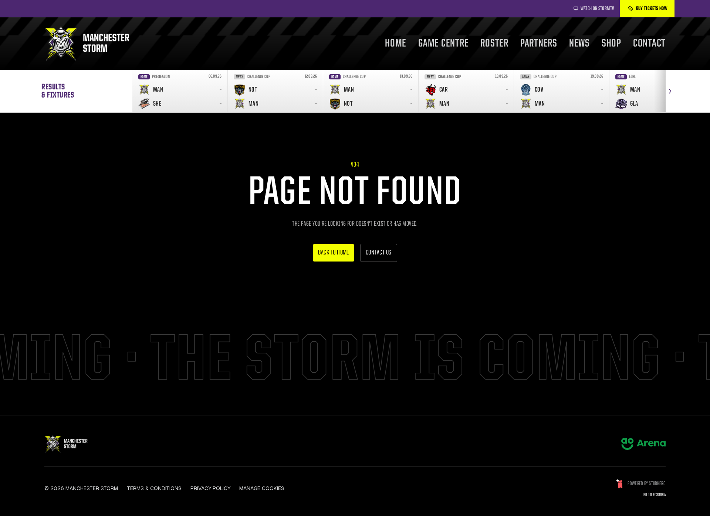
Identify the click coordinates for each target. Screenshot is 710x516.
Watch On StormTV (597, 8)
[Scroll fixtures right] (670, 91)
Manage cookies (261, 488)
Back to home (333, 252)
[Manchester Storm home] (91, 43)
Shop (611, 43)
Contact (649, 43)
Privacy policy (210, 488)
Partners (538, 43)
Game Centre (443, 43)
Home (395, 43)
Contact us (379, 252)
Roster (494, 43)
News (579, 43)
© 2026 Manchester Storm (81, 488)
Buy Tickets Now (651, 8)
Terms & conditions (154, 488)
